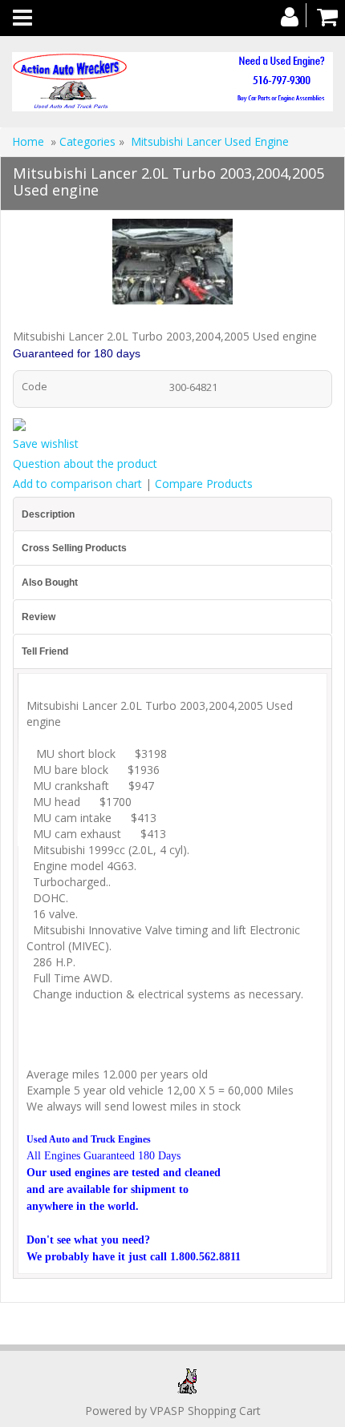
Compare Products (204, 483)
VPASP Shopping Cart (205, 1410)
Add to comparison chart (77, 483)
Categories (89, 141)
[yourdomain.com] (172, 81)
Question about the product (85, 463)
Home (28, 141)
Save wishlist (46, 443)
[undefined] (172, 264)
